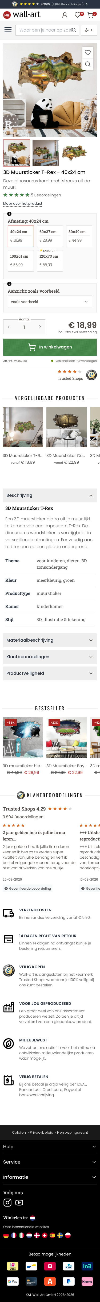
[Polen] (68, 1235)
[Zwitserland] (44, 1235)
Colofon (19, 1132)
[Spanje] (52, 1235)
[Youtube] (19, 1202)
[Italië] (21, 1235)
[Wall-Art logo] (22, 15)
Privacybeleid (41, 1132)
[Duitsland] (6, 1235)
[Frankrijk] (14, 1235)
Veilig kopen (32, 967)
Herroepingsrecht (72, 1132)
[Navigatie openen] (8, 29)
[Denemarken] (37, 1235)
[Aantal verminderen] (8, 327)
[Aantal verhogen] (40, 327)
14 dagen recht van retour (48, 936)
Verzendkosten (35, 910)
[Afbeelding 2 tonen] (45, 153)
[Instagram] (7, 1202)
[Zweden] (60, 1235)
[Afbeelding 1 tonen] (16, 153)
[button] (50, 90)
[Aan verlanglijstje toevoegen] (87, 52)
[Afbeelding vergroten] (87, 64)
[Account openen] (64, 15)
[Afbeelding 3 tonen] (74, 153)
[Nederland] (29, 1235)
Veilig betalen (33, 1076)
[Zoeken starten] (73, 30)
